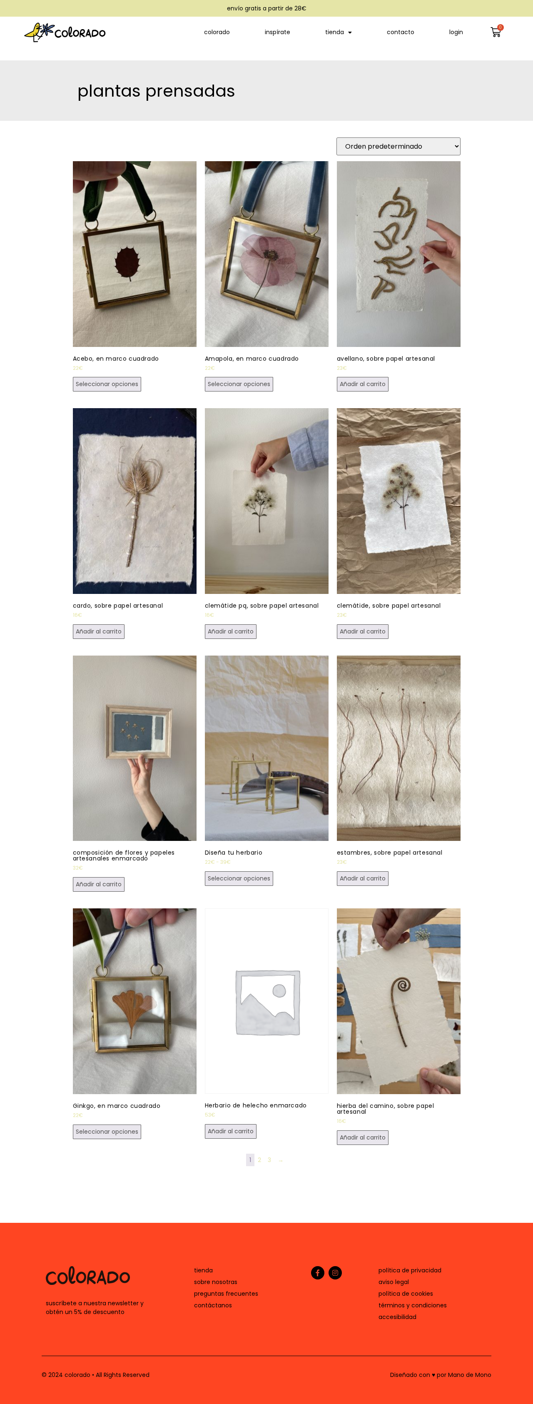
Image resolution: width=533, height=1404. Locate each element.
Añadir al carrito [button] (363, 384)
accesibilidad (397, 1317)
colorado (217, 32)
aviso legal (394, 1282)
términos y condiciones (413, 1305)
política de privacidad (410, 1270)
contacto (400, 32)
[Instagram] (335, 1272)
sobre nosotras (215, 1282)
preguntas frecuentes (226, 1293)
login (456, 32)
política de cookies (406, 1293)
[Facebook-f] (317, 1272)
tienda (334, 32)
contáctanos (213, 1305)
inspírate (277, 32)
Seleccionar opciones (107, 384)
